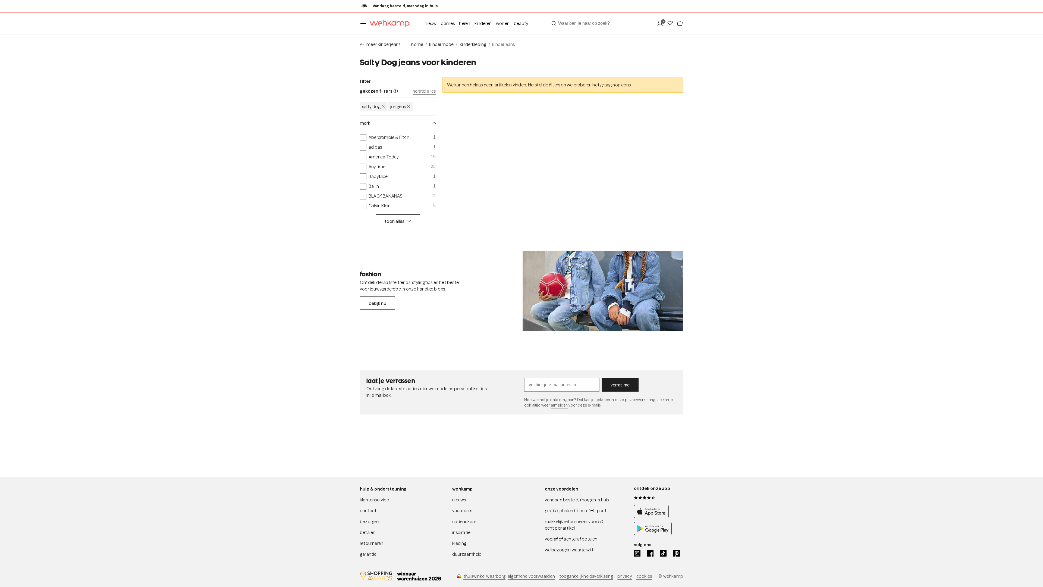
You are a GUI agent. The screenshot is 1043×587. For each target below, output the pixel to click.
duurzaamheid (467, 554)
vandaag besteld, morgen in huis (577, 499)
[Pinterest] (676, 553)
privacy (624, 576)
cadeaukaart (465, 521)
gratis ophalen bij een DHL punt (576, 510)
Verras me (620, 385)
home (417, 44)
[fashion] (603, 291)
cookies (644, 576)
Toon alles (394, 221)
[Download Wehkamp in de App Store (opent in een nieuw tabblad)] (653, 516)
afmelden (559, 405)
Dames (448, 23)
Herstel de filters (544, 85)
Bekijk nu (377, 303)
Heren (464, 23)
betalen (367, 532)
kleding (459, 543)
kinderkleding (473, 44)
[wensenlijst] (672, 23)
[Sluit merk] (432, 123)
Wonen (503, 23)
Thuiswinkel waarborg (484, 576)
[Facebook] (650, 553)
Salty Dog (371, 106)
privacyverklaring (640, 399)
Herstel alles (424, 91)
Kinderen (483, 23)
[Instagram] (637, 553)
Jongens (398, 106)
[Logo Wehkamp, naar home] (387, 23)
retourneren (371, 543)
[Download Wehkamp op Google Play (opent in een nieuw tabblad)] (653, 533)
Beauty (521, 23)
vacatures (462, 510)
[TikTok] (663, 553)
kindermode (441, 44)
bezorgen (369, 521)
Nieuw (430, 23)
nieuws (459, 499)
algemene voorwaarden (531, 576)
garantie (368, 554)
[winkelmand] (680, 23)
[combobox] (600, 23)
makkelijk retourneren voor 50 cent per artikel (574, 525)
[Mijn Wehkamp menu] (662, 23)
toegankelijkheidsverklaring (586, 576)
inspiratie (461, 532)
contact (368, 510)
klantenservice (374, 499)
